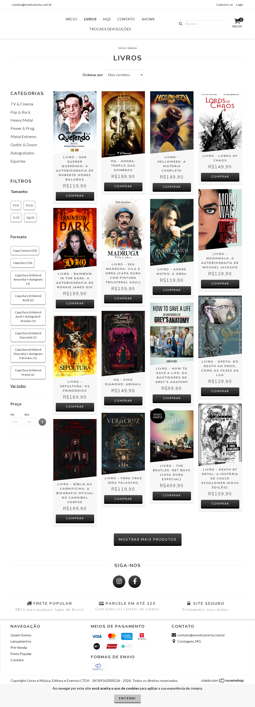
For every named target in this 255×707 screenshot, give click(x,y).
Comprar (123, 186)
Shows (148, 19)
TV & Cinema (21, 103)
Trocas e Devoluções (110, 29)
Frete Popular (21, 654)
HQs (107, 19)
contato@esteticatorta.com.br (32, 4)
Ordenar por (92, 75)
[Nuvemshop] (223, 682)
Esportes (18, 161)
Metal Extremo (23, 136)
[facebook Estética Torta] (134, 581)
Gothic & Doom (23, 144)
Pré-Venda (18, 647)
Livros (90, 19)
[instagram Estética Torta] (119, 581)
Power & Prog (22, 128)
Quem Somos (20, 635)
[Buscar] (179, 23)
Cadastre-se (224, 4)
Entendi (127, 698)
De (12, 414)
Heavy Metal (21, 120)
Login (239, 4)
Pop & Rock (20, 112)
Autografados (22, 152)
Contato (126, 19)
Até (26, 414)
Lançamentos (20, 641)
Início (71, 19)
